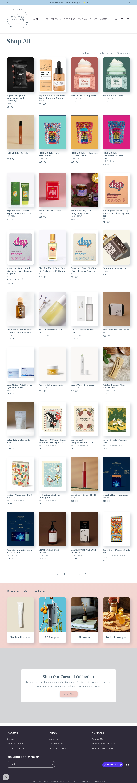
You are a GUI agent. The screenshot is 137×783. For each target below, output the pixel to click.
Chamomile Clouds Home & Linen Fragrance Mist (20, 331)
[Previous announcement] (8, 2)
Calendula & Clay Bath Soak (18, 441)
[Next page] (94, 574)
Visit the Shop (56, 744)
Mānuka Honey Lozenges (115, 495)
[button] (53, 19)
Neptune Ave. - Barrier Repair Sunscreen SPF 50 (19, 212)
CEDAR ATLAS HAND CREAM (49, 551)
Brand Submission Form (103, 744)
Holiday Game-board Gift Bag (19, 496)
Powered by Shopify (57, 782)
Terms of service (99, 781)
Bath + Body (18, 637)
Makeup (50, 637)
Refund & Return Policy (103, 748)
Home (83, 637)
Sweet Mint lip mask (113, 95)
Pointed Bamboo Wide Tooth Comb (114, 386)
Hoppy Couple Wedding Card (115, 441)
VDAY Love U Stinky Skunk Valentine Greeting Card (52, 441)
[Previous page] (43, 574)
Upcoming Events (57, 748)
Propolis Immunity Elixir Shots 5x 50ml (19, 551)
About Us (53, 739)
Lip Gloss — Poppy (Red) (83, 495)
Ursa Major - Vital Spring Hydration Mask (19, 386)
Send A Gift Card (15, 744)
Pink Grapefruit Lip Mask (83, 95)
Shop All (11, 739)
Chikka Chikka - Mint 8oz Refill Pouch (51, 154)
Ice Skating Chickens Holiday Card (49, 496)
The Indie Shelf (43, 782)
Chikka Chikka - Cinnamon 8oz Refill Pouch (84, 154)
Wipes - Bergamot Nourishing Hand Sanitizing (16, 98)
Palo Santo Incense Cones (116, 329)
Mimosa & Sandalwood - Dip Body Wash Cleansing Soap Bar (20, 271)
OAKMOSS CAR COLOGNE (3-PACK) (83, 551)
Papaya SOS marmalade (51, 385)
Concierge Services (16, 748)
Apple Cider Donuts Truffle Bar (116, 551)
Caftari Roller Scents (17, 153)
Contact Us (97, 739)
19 (86, 574)
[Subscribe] (52, 764)
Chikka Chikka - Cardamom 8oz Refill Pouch (113, 156)
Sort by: (86, 53)
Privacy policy (85, 781)
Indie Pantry (114, 637)
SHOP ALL (69, 693)
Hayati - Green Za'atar (50, 210)
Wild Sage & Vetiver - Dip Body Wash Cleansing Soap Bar (116, 213)
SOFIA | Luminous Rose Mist (82, 331)
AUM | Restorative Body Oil (51, 331)
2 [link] (57, 574)
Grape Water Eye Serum (83, 385)
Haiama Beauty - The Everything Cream (81, 212)
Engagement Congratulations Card (82, 441)
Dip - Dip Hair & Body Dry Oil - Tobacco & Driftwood (52, 269)
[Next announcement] (129, 2)
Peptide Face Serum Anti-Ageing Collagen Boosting (52, 96)
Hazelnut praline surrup (115, 268)
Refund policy (72, 781)
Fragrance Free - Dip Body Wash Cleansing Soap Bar (84, 269)
